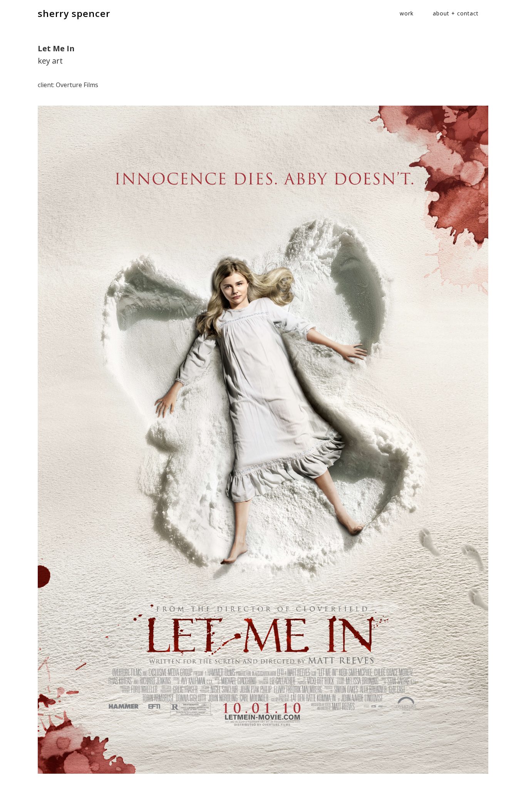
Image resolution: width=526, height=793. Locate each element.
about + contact (456, 13)
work (407, 13)
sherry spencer (74, 13)
